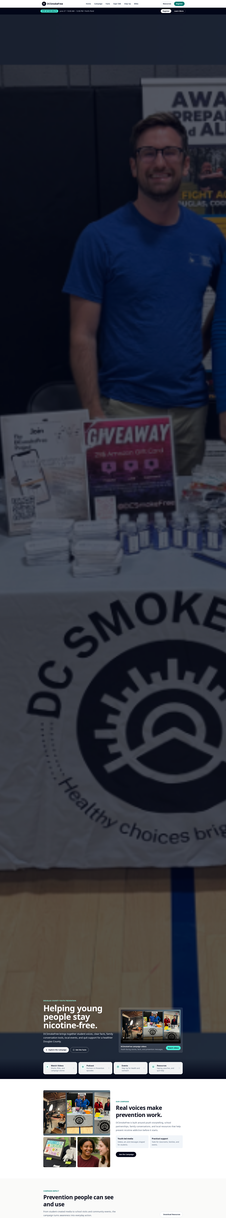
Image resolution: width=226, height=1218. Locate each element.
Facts (108, 4)
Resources (167, 4)
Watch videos (173, 1048)
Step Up (127, 4)
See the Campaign (126, 1154)
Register (179, 4)
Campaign (98, 4)
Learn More (179, 11)
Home (88, 4)
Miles (136, 4)
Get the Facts (81, 1050)
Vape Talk (117, 4)
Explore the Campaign (57, 1050)
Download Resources (171, 1214)
